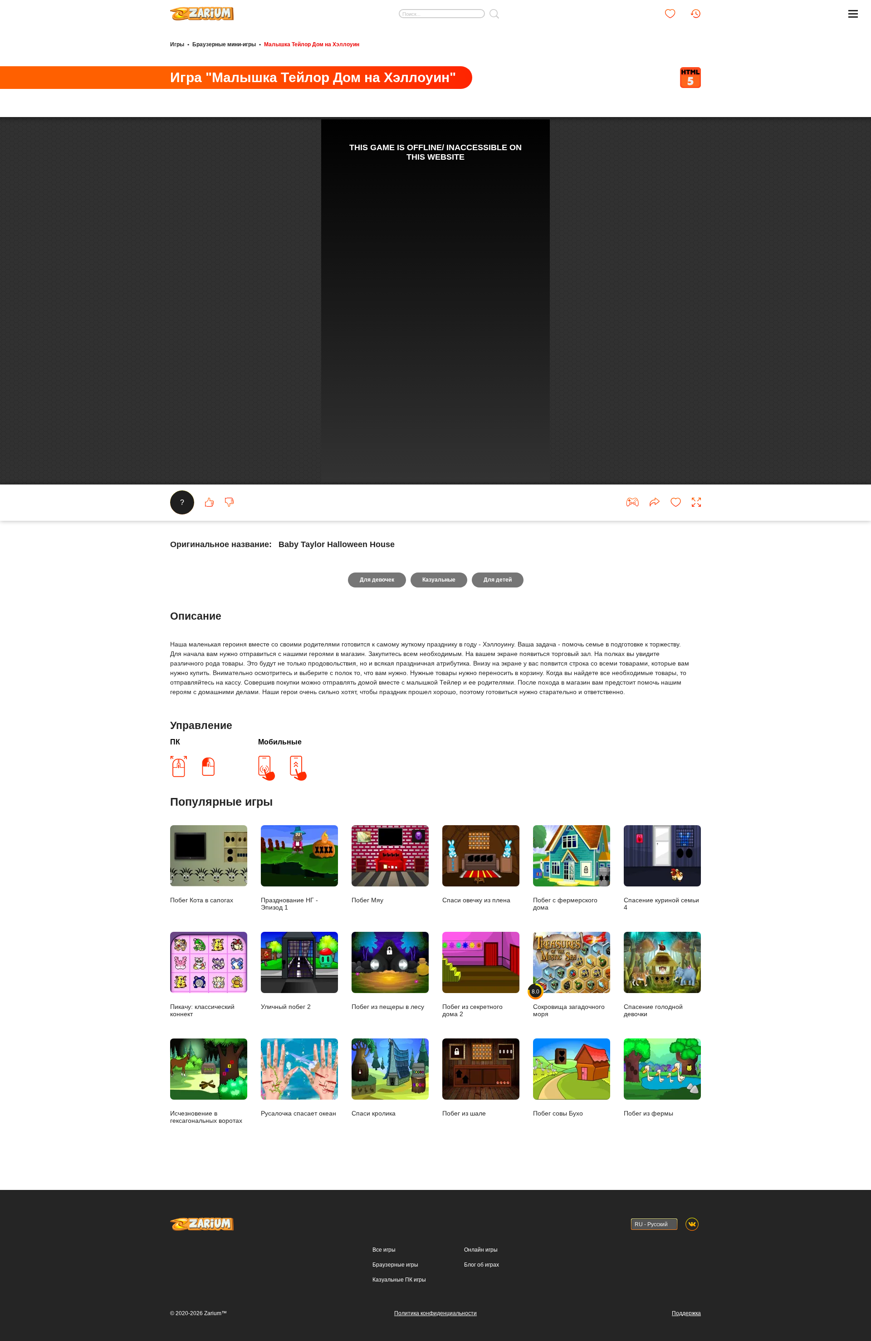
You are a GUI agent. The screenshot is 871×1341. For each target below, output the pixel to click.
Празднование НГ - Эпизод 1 (289, 903)
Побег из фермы (648, 1113)
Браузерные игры (395, 1265)
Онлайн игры (481, 1250)
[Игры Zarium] (202, 10)
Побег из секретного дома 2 (472, 1010)
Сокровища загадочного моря (569, 1003)
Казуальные (438, 580)
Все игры (384, 1250)
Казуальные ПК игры (399, 1280)
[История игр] (695, 14)
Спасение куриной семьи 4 (661, 903)
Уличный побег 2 (286, 1006)
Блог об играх (481, 1265)
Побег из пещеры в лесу (388, 1006)
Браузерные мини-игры (224, 44)
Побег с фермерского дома (565, 903)
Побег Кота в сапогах (201, 900)
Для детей (498, 580)
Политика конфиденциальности (435, 1313)
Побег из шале (464, 1113)
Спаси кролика (374, 1113)
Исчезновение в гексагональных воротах (206, 1117)
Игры (177, 44)
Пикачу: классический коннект (202, 1010)
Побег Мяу (367, 900)
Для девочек (377, 580)
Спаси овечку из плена (476, 900)
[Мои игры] (670, 14)
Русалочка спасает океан (298, 1113)
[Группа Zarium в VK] (692, 1224)
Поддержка (686, 1313)
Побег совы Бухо (558, 1113)
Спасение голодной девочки (653, 1010)
